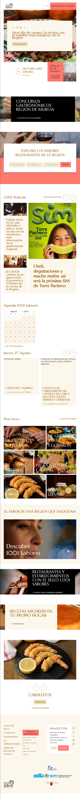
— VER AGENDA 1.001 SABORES (55, 77)
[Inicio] (9, 6)
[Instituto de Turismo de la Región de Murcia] (52, 778)
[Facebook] (73, 731)
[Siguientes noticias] (73, 197)
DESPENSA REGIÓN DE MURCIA (9, 754)
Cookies (25, 757)
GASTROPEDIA (11, 739)
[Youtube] (73, 743)
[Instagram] (73, 735)
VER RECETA (40, 705)
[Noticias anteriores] (66, 197)
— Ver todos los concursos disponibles (28, 118)
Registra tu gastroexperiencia (30, 735)
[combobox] (34, 164)
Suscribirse (63, 751)
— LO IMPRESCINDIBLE (17, 627)
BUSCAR (66, 164)
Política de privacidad (29, 754)
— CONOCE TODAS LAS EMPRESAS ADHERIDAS (47, 595)
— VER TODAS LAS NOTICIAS (51, 197)
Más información (19, 43)
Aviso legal (25, 751)
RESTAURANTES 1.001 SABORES (63, 6)
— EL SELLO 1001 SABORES (67, 422)
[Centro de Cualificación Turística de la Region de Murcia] (52, 771)
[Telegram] (73, 747)
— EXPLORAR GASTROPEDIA (40, 711)
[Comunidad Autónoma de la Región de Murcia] (52, 786)
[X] (73, 739)
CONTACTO (9, 736)
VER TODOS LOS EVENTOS (14, 343)
